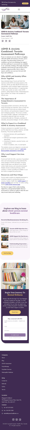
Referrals (4, 384)
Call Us (3, 386)
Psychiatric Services (6, 369)
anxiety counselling (5, 183)
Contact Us (4, 381)
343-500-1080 (10, 410)
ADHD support (22, 181)
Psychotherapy (5, 366)
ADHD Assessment (6, 363)
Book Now (15, 312)
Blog (3, 360)
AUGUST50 (25, 3)
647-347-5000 (9, 407)
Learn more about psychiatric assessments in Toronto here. (13, 150)
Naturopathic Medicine (7, 372)
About (3, 358)
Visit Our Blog (7, 253)
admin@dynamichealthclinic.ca (11, 413)
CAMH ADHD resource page (12, 184)
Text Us (3, 389)
